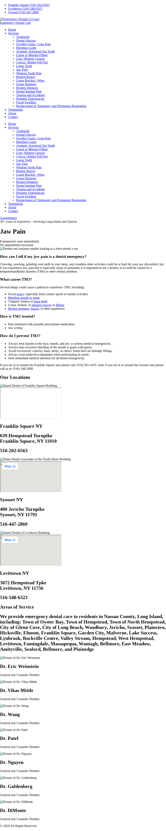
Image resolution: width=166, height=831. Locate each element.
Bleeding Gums (26, 48)
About (12, 113)
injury (20, 294)
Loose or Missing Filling (32, 55)
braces (35, 308)
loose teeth (40, 301)
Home (12, 29)
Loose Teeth (24, 66)
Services (13, 33)
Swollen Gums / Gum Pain (33, 44)
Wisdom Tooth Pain (29, 73)
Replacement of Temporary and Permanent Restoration (51, 106)
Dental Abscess (26, 40)
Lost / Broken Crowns (30, 58)
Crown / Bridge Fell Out (32, 62)
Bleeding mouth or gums (24, 297)
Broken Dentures (27, 88)
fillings (60, 305)
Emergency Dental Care (15, 22)
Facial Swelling (26, 102)
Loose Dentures (26, 84)
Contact (13, 117)
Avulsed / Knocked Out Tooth (35, 51)
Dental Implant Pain (29, 91)
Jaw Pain (22, 69)
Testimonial (15, 109)
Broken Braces (25, 77)
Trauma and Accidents (30, 95)
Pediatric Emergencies (30, 98)
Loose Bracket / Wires (30, 80)
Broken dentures (18, 308)
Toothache (23, 37)
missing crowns (41, 305)
